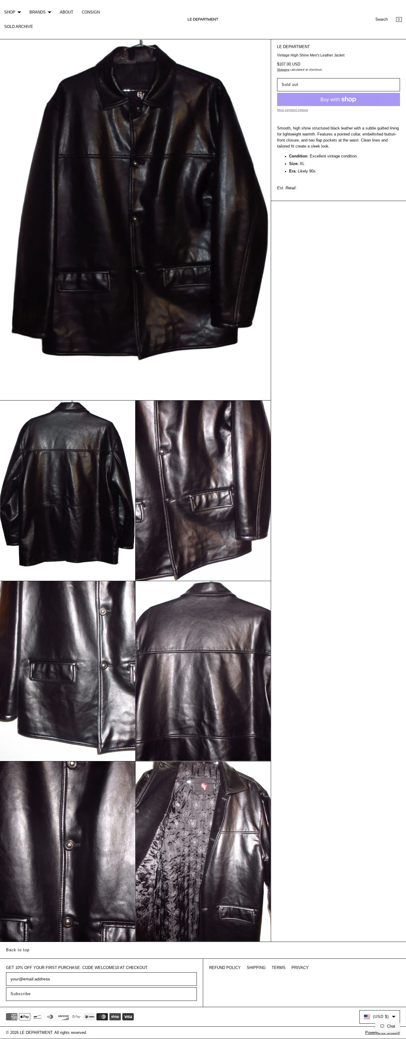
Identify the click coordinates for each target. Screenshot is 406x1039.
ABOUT (66, 12)
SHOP (9, 12)
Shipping (283, 69)
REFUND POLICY (225, 968)
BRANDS (37, 12)
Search (381, 19)
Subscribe (21, 994)
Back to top (17, 950)
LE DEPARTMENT (293, 47)
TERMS (278, 968)
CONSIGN (91, 12)
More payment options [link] (292, 109)
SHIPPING (256, 968)
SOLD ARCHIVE (18, 27)
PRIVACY (300, 968)
